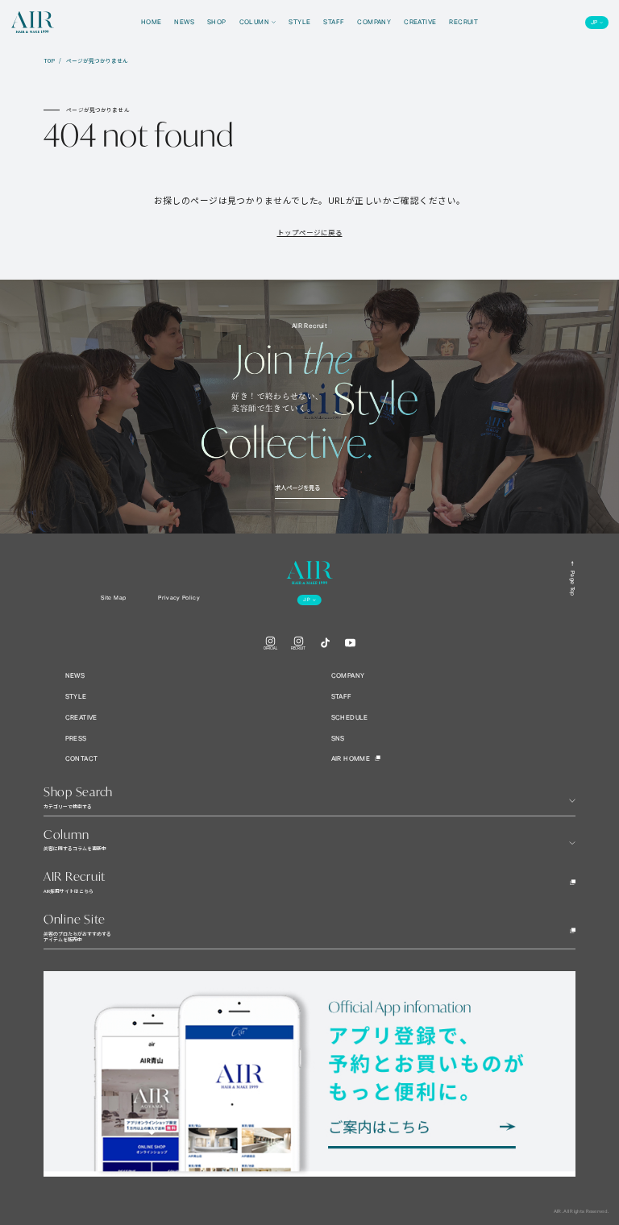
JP (594, 22)
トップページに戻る (310, 232)
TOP (49, 61)
